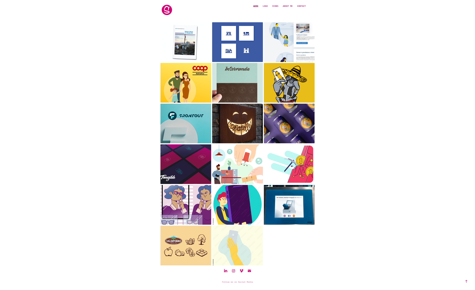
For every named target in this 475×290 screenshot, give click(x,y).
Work (255, 6)
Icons (275, 6)
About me (288, 6)
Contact (301, 6)
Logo (265, 6)
